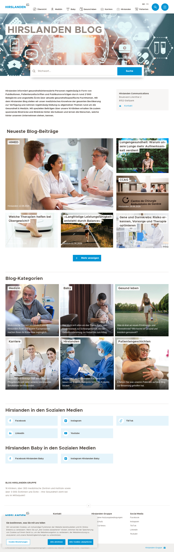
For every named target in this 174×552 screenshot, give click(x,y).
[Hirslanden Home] (29, 515)
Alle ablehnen (56, 542)
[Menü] (165, 7)
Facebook (134, 518)
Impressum (85, 548)
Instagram (134, 522)
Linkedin (134, 530)
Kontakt (57, 514)
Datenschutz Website (56, 548)
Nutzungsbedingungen (37, 548)
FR (147, 4)
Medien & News (98, 526)
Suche (129, 71)
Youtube (133, 534)
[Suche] (155, 7)
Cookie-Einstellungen (18, 542)
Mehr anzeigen (89, 258)
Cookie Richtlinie (72, 548)
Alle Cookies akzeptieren (80, 542)
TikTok (133, 526)
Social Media (136, 514)
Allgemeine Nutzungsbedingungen (106, 518)
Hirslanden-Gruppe (101, 514)
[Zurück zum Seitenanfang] (88, 505)
